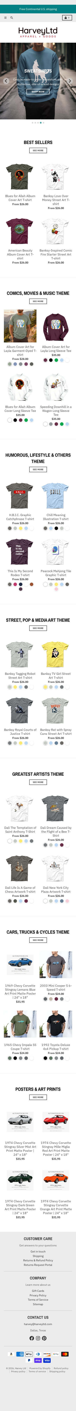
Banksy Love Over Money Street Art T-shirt (56, 200)
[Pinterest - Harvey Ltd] (44, 1338)
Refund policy (61, 1368)
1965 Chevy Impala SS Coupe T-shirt (20, 1047)
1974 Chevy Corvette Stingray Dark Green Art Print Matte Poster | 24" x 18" (20, 1207)
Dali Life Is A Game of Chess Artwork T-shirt (20, 890)
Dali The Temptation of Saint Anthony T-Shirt (20, 830)
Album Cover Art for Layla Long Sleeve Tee (56, 349)
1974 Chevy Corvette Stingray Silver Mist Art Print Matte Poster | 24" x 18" (20, 1148)
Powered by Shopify (39, 1368)
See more (38, 150)
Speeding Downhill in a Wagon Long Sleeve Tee (56, 411)
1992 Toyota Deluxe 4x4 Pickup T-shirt (56, 1047)
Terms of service (37, 1371)
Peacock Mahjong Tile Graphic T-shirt (56, 573)
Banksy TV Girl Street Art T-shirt (56, 676)
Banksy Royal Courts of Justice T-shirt (20, 732)
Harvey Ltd (20, 1368)
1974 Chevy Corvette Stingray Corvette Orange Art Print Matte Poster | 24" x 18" (56, 1207)
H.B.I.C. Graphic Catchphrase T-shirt (20, 517)
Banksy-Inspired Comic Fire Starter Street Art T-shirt (56, 254)
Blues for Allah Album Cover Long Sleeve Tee (20, 409)
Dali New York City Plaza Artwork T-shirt (56, 890)
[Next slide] (70, 81)
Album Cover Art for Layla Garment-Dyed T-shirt (20, 351)
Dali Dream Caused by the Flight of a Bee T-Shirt (56, 831)
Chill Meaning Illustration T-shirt (56, 517)
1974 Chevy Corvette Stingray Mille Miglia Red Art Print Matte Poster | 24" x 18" (56, 1148)
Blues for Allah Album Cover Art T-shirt (20, 198)
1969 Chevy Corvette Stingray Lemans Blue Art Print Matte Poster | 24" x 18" (20, 991)
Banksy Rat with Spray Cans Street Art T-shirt (56, 732)
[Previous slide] (6, 81)
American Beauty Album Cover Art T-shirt (20, 254)
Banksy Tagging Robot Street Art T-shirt (20, 676)
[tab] (32, 123)
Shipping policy (57, 1371)
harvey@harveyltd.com (38, 1324)
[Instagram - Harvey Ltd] (38, 1338)
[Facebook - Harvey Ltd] (31, 1338)
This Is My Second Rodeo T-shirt (20, 573)
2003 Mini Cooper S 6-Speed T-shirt (56, 987)
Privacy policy (18, 1371)
